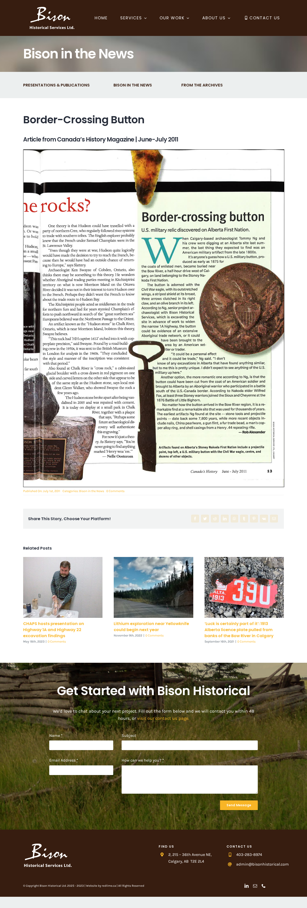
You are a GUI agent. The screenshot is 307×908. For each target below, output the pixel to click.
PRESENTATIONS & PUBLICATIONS (56, 85)
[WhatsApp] (234, 519)
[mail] (255, 886)
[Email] (274, 519)
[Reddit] (215, 519)
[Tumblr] (244, 519)
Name (55, 735)
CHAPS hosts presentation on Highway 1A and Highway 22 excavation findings (62, 587)
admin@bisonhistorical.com (262, 864)
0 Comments (115, 491)
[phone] (264, 886)
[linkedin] (247, 886)
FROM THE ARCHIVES (202, 85)
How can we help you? (143, 760)
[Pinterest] (254, 519)
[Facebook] (195, 519)
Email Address (63, 760)
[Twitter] (205, 519)
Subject (129, 735)
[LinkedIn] (225, 519)
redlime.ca (109, 885)
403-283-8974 (249, 854)
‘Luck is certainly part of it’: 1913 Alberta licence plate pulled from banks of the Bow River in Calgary (244, 587)
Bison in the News (91, 491)
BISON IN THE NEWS (132, 85)
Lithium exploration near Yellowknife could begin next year (153, 587)
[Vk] (264, 519)
